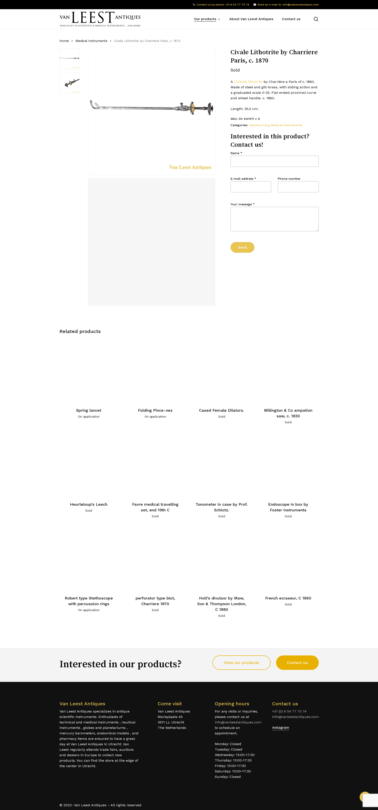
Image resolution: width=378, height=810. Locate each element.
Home (64, 41)
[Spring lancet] (89, 370)
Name (236, 153)
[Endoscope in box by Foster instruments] (288, 464)
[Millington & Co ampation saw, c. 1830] (288, 370)
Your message (243, 204)
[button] (241, 662)
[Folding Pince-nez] (155, 370)
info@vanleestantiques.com (238, 722)
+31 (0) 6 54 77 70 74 (289, 711)
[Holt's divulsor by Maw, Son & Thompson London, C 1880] (221, 558)
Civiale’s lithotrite (248, 82)
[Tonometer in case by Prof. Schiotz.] (221, 464)
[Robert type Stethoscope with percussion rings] (89, 558)
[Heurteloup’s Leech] (89, 464)
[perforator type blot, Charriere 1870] (155, 558)
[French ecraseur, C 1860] (288, 558)
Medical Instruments (91, 41)
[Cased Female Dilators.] (221, 370)
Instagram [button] (280, 727)
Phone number (289, 178)
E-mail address (243, 178)
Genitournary (259, 125)
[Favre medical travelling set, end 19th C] (155, 464)
